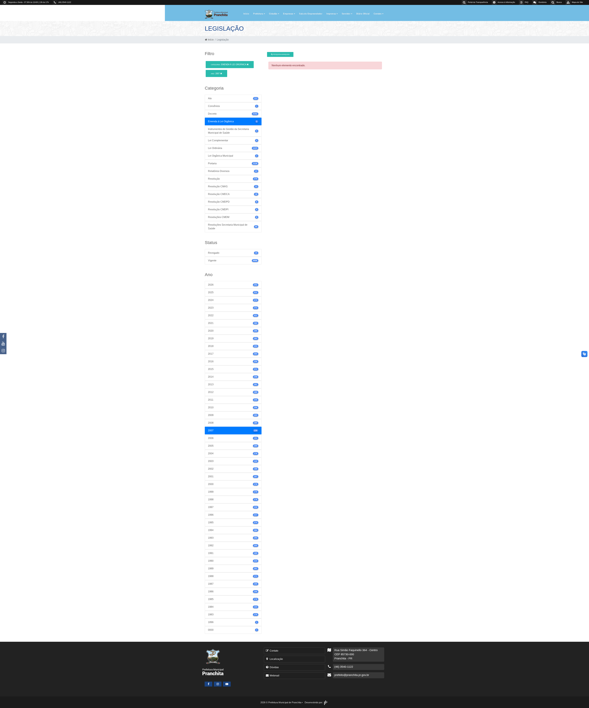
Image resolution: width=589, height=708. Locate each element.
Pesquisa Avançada (281, 54)
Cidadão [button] (273, 14)
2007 (215, 73)
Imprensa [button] (331, 14)
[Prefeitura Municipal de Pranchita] (218, 14)
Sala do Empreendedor (310, 14)
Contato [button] (378, 14)
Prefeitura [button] (258, 14)
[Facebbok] (208, 684)
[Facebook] (3, 336)
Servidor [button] (346, 14)
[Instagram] (3, 350)
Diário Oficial (363, 14)
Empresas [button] (288, 14)
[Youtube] (3, 343)
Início (246, 14)
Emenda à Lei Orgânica (229, 64)
